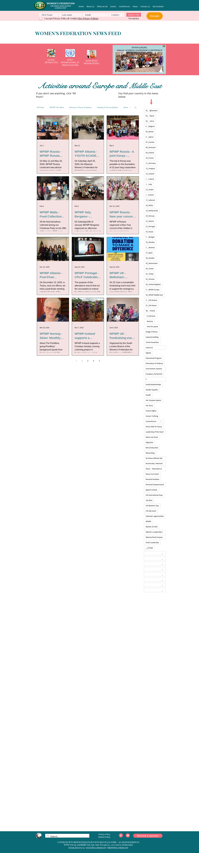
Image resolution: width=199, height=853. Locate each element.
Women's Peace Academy (80, 107)
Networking (150, 453)
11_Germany (151, 163)
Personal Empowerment (155, 485)
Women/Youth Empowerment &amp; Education (156, 537)
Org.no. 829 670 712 (76, 847)
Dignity (148, 353)
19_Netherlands (152, 211)
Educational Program (154, 358)
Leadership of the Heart (155, 432)
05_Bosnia (150, 132)
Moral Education (152, 448)
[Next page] (99, 360)
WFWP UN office (57, 107)
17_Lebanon (150, 200)
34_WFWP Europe (152, 290)
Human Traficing (152, 416)
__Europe (149, 548)
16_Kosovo (150, 195)
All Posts (40, 107)
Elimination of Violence (154, 364)
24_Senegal (150, 237)
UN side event (151, 511)
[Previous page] (76, 360)
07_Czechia (150, 142)
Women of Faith (152, 527)
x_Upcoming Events (156, 580)
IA (161, 421)
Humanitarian (151, 421)
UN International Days (154, 495)
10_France (150, 158)
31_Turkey (150, 274)
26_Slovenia (150, 248)
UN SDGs (149, 501)
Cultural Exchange (156, 348)
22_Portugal (150, 227)
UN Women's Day (152, 506)
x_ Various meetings (156, 553)
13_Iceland (150, 174)
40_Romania (150, 316)
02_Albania (150, 116)
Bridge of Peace (152, 332)
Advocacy (149, 321)
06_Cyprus (150, 137)
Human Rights (151, 411)
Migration (149, 443)
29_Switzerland (151, 263)
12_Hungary (150, 169)
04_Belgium (150, 126)
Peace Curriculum (152, 474)
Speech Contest (151, 490)
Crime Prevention (152, 342)
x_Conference (156, 564)
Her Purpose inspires (153, 400)
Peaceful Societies (152, 479)
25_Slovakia (150, 242)
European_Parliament (154, 374)
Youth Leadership (152, 543)
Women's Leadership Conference (156, 532)
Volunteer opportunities (155, 516)
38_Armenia (150, 311)
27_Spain (149, 253)
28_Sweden (150, 258)
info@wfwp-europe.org (118, 847)
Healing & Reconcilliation (107, 107)
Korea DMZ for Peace (154, 427)
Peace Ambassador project (156, 469)
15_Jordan (150, 190)
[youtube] (127, 835)
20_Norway (150, 216)
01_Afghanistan (152, 111)
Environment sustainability (156, 369)
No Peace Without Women (156, 458)
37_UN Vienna (151, 306)
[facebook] (121, 835)
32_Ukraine (150, 279)
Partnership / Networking (155, 464)
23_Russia (149, 232)
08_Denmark (151, 148)
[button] (142, 59)
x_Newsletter (156, 569)
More (126, 107)
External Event (156, 379)
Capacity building (152, 337)
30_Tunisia (150, 269)
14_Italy (149, 184)
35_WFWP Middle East (154, 295)
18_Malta (149, 206)
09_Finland (150, 153)
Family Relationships (153, 385)
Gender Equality (152, 390)
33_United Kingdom (153, 285)
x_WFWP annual (156, 590)
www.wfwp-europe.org (96, 847)
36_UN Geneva (151, 300)
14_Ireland (150, 179)
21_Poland (150, 221)
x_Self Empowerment (156, 574)
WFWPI (148, 522)
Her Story (149, 406)
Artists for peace (152, 327)
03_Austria (150, 121)
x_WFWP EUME (156, 585)
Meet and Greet (152, 437)
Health (148, 395)
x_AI (155, 558)
